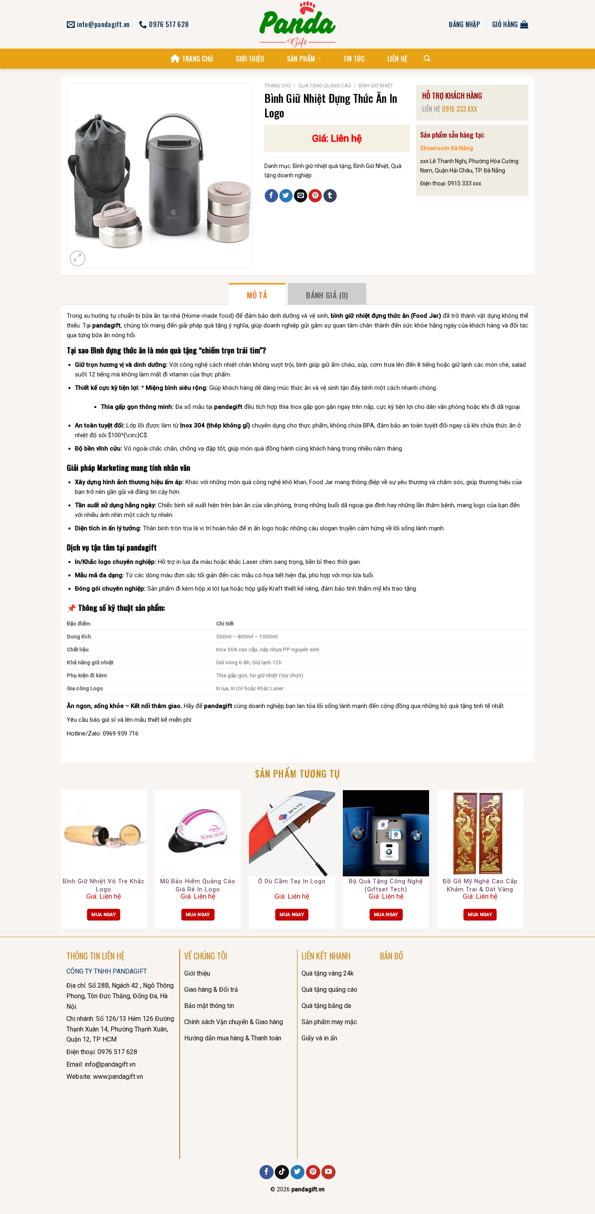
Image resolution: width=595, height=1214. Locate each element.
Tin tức (354, 59)
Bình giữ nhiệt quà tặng (322, 166)
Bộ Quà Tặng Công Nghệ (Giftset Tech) (386, 885)
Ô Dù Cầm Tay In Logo (292, 881)
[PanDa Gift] (297, 24)
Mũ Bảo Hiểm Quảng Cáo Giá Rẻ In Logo (198, 885)
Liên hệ (397, 59)
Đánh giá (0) (327, 294)
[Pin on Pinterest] (315, 196)
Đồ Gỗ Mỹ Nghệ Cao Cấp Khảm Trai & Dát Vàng (480, 885)
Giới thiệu (250, 59)
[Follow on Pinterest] (313, 1172)
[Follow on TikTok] (282, 1172)
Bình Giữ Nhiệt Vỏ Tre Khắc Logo (104, 885)
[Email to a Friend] (300, 196)
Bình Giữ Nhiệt (376, 86)
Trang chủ (197, 59)
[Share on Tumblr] (330, 196)
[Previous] (61, 862)
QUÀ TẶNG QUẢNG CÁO (324, 86)
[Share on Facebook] (271, 196)
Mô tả (257, 294)
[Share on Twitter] (286, 196)
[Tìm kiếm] (427, 58)
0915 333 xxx (459, 109)
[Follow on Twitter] (298, 1172)
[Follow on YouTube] (328, 1172)
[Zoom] (77, 258)
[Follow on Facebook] (266, 1172)
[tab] (257, 294)
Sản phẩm (301, 59)
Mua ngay (103, 914)
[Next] (523, 862)
